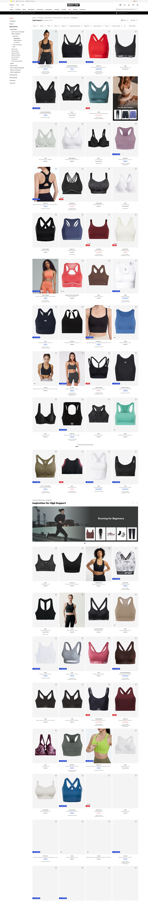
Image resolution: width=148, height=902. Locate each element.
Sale (41, 26)
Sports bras (66, 17)
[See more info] (45, 73)
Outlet (13, 1)
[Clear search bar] (137, 9)
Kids (23, 5)
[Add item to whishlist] (56, 32)
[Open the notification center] (129, 5)
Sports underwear (57, 17)
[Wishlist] (133, 5)
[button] (124, 20)
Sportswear (41, 17)
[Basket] (137, 5)
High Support (74, 17)
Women (12, 5)
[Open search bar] (117, 9)
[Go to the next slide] (137, 503)
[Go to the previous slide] (128, 503)
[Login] (124, 5)
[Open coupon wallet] (120, 5)
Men (18, 5)
